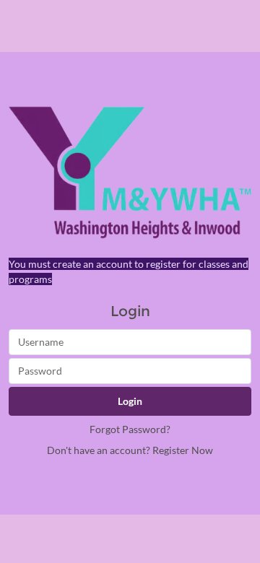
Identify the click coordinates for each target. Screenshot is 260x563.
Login (130, 401)
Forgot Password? (130, 429)
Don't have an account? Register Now (130, 450)
